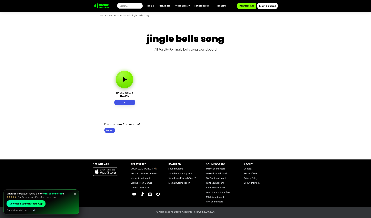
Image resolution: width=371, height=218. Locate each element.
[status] (41, 202)
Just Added (164, 5)
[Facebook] (158, 194)
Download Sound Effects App (26, 203)
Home (150, 5)
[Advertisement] (85, 110)
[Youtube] (134, 194)
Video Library (182, 5)
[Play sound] (124, 79)
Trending (222, 5)
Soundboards (201, 5)
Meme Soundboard (119, 15)
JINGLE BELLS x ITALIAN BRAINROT (124, 96)
